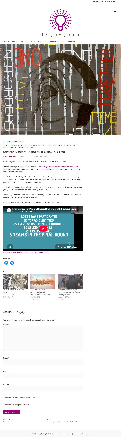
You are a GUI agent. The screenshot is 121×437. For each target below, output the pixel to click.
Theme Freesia (67, 434)
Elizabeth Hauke (11, 157)
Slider (20, 142)
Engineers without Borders (13, 172)
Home (6, 41)
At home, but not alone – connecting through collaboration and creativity (40, 292)
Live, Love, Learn (60, 34)
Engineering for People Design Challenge (60, 169)
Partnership (50, 41)
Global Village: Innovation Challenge (51, 167)
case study (45, 145)
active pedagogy (25, 145)
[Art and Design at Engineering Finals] (15, 281)
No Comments (41, 157)
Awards (23, 41)
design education (58, 145)
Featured (8, 142)
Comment (7, 324)
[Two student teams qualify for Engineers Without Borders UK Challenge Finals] (70, 281)
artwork (36, 145)
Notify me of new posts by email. (17, 405)
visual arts (30, 147)
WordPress (85, 434)
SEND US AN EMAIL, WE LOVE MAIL (105, 2)
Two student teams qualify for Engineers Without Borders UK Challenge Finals (69, 292)
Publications (36, 41)
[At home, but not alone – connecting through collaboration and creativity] (42, 281)
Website (6, 385)
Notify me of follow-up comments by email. (21, 398)
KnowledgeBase (67, 41)
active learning (10, 145)
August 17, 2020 (26, 157)
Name (6, 358)
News (14, 41)
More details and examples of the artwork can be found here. (26, 252)
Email (5, 371)
